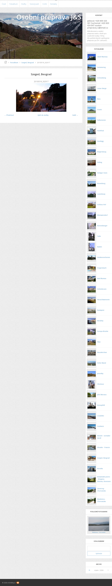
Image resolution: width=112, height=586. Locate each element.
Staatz (99, 109)
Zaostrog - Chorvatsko (101, 489)
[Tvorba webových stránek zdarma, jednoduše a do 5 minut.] (17, 583)
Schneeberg (101, 78)
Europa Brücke (102, 331)
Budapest (100, 310)
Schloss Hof (101, 204)
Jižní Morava (101, 395)
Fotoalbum (13, 4)
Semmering (101, 67)
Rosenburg (101, 183)
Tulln (99, 236)
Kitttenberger (102, 226)
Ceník (44, 4)
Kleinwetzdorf (102, 215)
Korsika (100, 468)
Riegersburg (101, 152)
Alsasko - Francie (103, 447)
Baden (99, 247)
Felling (99, 162)
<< (90, 570)
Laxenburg (101, 194)
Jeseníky (100, 373)
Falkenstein (101, 120)
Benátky (100, 321)
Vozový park (34, 4)
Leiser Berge (101, 88)
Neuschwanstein (103, 299)
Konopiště (101, 405)
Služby (23, 4)
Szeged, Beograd (27, 62)
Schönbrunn (101, 289)
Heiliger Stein (102, 173)
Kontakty (53, 4)
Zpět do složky (43, 115)
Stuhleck (100, 426)
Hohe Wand (101, 363)
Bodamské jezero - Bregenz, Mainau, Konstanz (104, 479)
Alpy (99, 342)
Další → (75, 115)
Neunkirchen (102, 352)
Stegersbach (101, 268)
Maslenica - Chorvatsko (101, 500)
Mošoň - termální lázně (103, 437)
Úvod (4, 4)
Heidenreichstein (103, 257)
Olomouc (100, 384)
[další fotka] (74, 97)
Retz (99, 99)
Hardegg (100, 141)
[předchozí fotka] (7, 97)
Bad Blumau (101, 278)
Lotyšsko (100, 416)
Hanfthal (100, 131)
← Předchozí (9, 115)
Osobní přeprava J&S (48, 16)
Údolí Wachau (102, 57)
